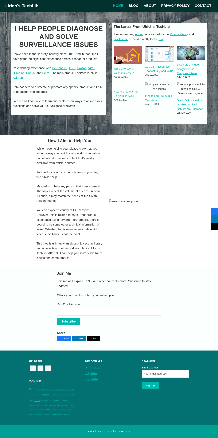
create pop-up (46, 400)
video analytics (63, 414)
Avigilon (18, 77)
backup (66, 395)
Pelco (46, 73)
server (31, 414)
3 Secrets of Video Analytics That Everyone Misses (188, 69)
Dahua (30, 73)
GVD (72, 68)
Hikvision (18, 73)
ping (71, 405)
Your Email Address (68, 304)
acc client (54, 390)
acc (32, 388)
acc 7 (48, 390)
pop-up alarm (39, 410)
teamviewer (38, 414)
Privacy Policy (179, 34)
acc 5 (38, 390)
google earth (56, 400)
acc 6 (43, 390)
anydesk (37, 395)
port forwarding (62, 410)
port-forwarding (50, 410)
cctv (37, 400)
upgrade (55, 414)
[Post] (214, 226)
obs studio (40, 405)
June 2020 (91, 379)
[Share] (214, 211)
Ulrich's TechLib (21, 5)
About (139, 34)
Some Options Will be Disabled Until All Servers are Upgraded (190, 104)
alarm (31, 395)
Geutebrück (59, 68)
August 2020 (92, 367)
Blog (161, 39)
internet (64, 400)
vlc (71, 414)
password (64, 405)
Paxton (81, 68)
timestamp (47, 414)
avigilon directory (57, 395)
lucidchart (32, 405)
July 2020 (91, 373)
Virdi (91, 68)
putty (70, 410)
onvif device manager (52, 405)
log (69, 400)
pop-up (31, 410)
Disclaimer (120, 39)
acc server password (66, 390)
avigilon (45, 394)
